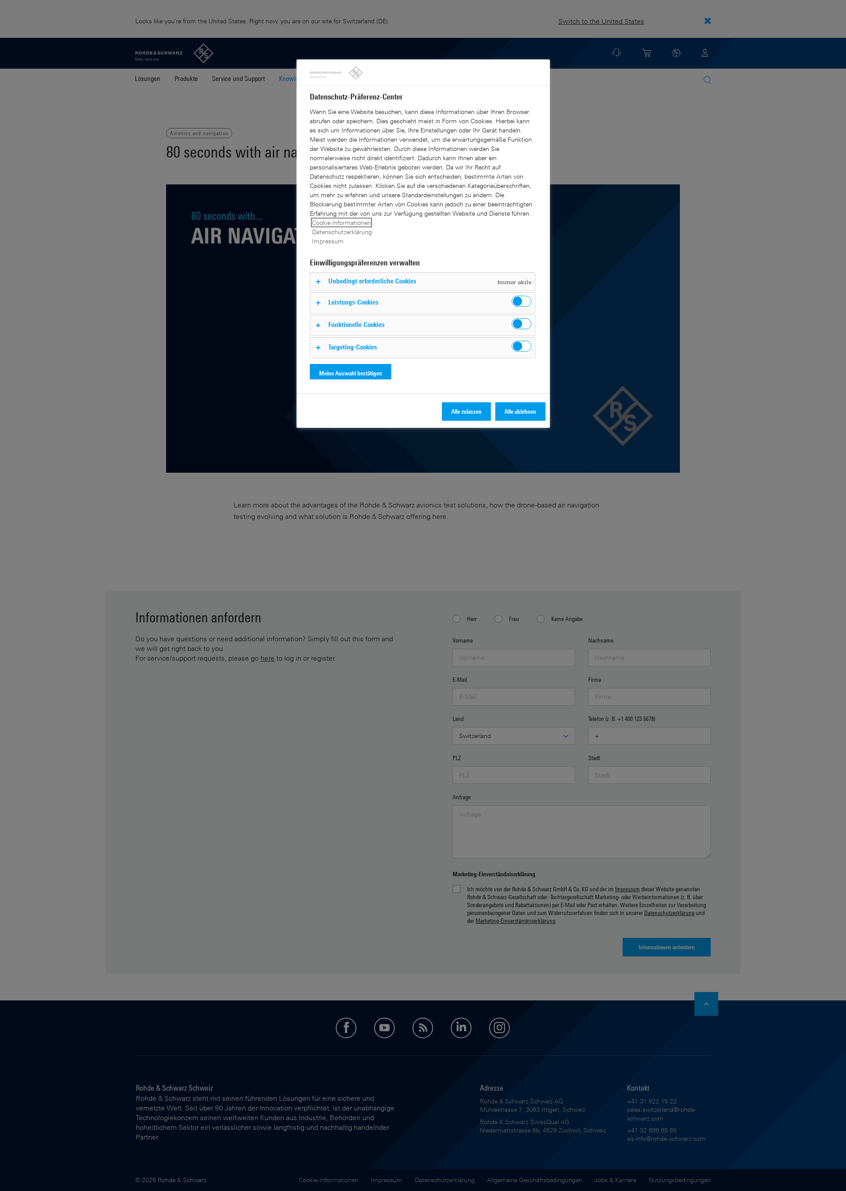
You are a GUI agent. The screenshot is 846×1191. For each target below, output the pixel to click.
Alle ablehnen (520, 411)
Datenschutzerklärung (342, 231)
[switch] (521, 301)
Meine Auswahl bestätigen (350, 373)
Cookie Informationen (341, 222)
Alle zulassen (466, 411)
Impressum (328, 241)
